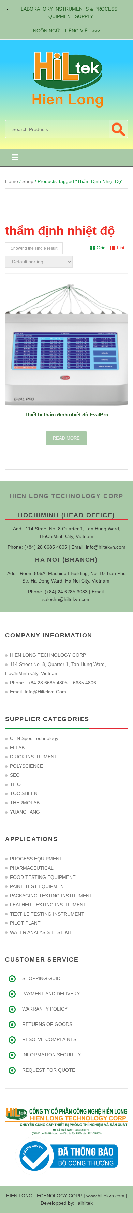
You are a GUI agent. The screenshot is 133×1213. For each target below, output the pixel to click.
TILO (15, 784)
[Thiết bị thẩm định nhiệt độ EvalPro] (66, 345)
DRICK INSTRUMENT (33, 756)
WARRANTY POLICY (45, 1009)
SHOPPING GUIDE (42, 978)
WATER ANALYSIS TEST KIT (41, 932)
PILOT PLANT (25, 923)
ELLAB (17, 747)
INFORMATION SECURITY (51, 1055)
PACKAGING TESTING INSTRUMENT (51, 895)
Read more (66, 438)
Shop (27, 181)
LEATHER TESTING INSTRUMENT (48, 904)
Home (11, 181)
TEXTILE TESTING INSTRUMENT (47, 914)
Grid (101, 247)
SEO (15, 775)
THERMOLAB (25, 802)
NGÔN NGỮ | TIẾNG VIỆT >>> (66, 30)
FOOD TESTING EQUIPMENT (43, 877)
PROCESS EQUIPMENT (36, 859)
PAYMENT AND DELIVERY (51, 993)
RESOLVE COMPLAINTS (49, 1039)
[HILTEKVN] (66, 79)
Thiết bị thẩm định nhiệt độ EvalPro (66, 414)
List (120, 247)
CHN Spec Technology (34, 738)
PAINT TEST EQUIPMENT (38, 886)
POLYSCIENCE (26, 766)
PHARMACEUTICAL (32, 868)
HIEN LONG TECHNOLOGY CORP (66, 496)
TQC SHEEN (24, 793)
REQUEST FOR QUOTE (48, 1070)
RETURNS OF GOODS (47, 1024)
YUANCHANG (25, 812)
